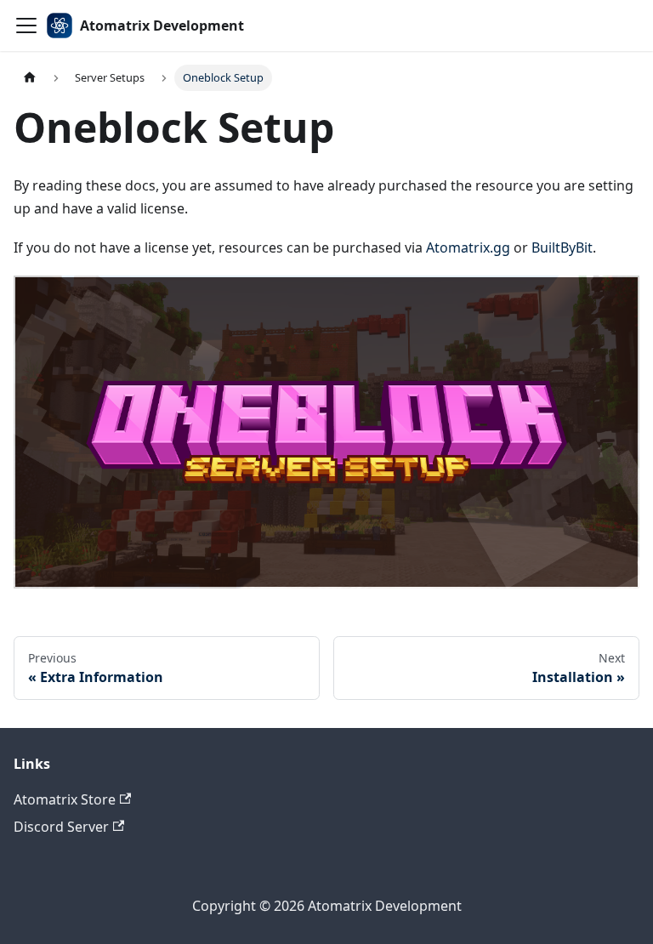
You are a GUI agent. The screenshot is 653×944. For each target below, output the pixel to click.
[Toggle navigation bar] (26, 25)
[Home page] (30, 78)
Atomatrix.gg (468, 247)
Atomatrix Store (65, 799)
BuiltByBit (562, 247)
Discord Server (61, 826)
